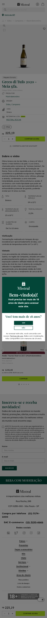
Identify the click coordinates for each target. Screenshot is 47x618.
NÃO (23, 328)
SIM (23, 323)
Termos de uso (16, 336)
